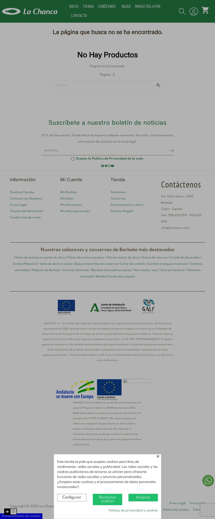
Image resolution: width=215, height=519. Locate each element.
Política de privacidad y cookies (133, 510)
